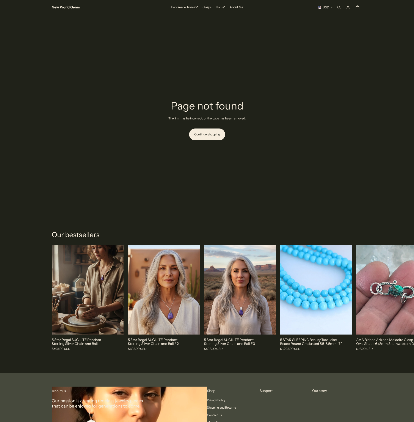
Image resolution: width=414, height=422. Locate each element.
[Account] (348, 7)
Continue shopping (207, 134)
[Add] (117, 328)
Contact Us (214, 415)
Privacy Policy (216, 400)
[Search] (339, 7)
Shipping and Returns (221, 408)
